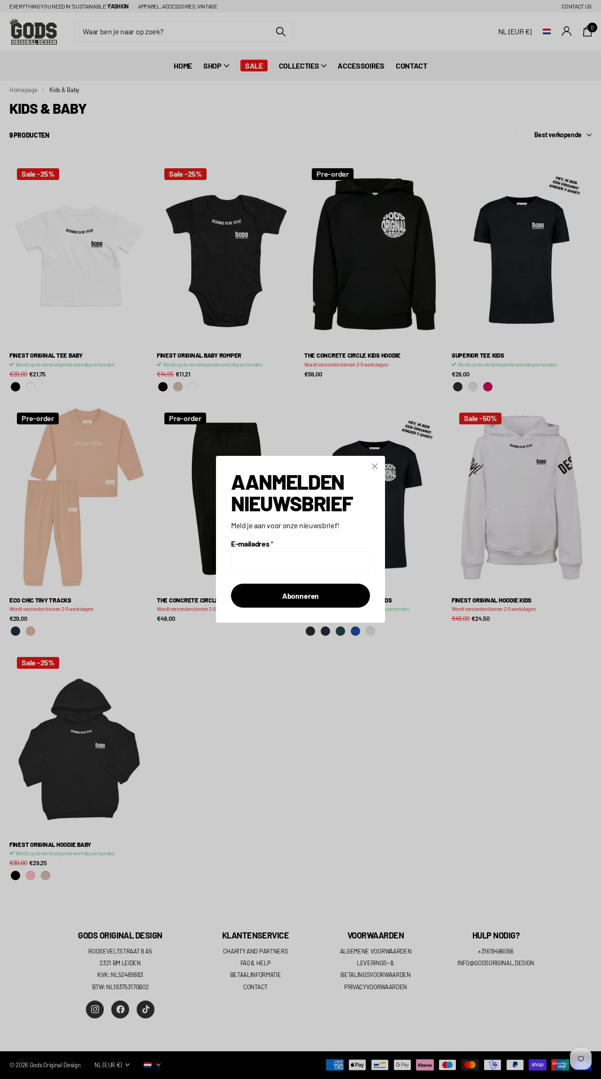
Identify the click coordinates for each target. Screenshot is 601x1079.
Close (374, 466)
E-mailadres (252, 544)
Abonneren (300, 596)
